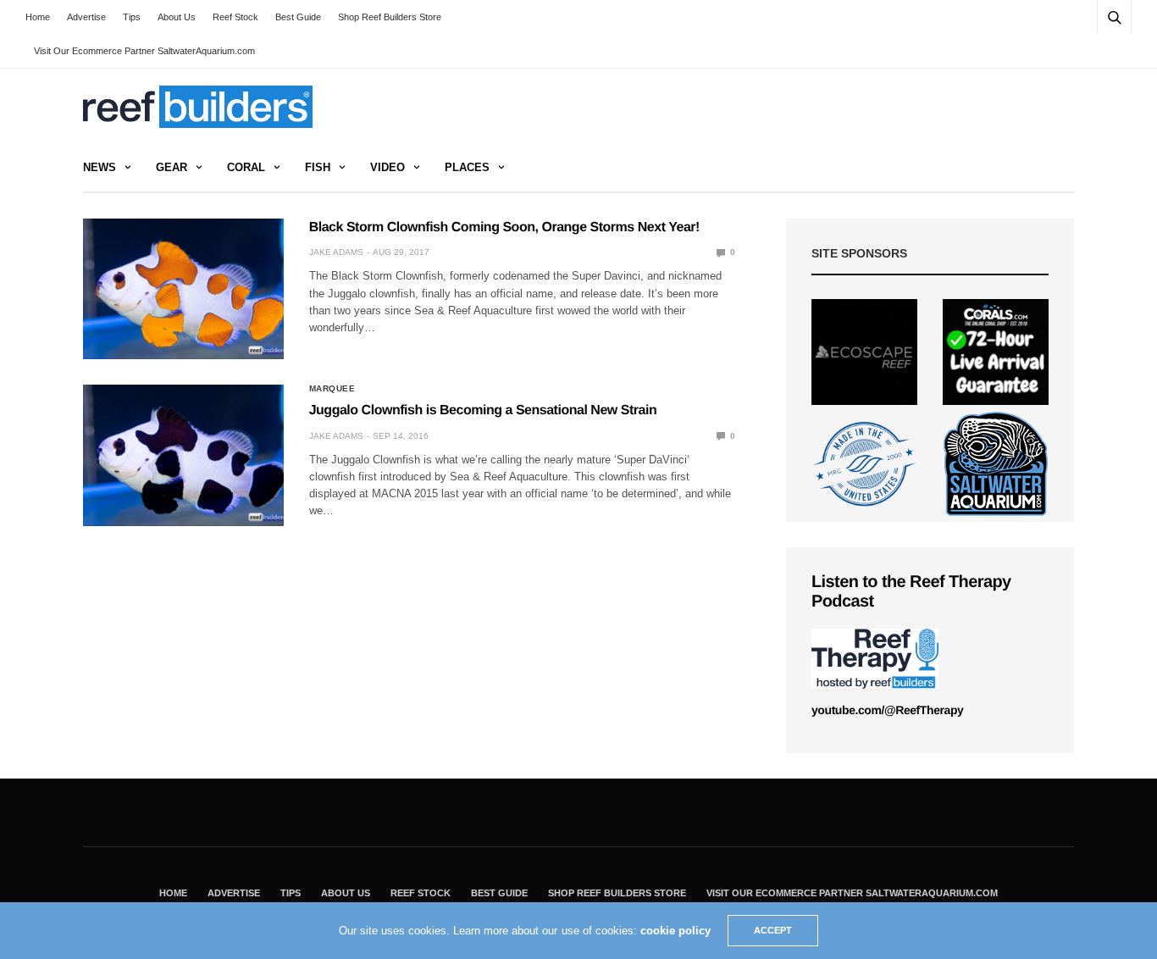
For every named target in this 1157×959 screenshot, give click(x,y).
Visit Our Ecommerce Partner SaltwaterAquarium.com (144, 51)
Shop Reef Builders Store (389, 17)
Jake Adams (336, 252)
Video (387, 167)
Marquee (332, 389)
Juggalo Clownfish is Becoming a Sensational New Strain (483, 410)
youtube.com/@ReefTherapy (887, 710)
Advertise (86, 17)
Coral (246, 167)
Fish (317, 167)
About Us (177, 17)
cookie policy (675, 930)
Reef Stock (235, 17)
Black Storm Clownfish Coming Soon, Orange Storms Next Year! (504, 227)
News (99, 167)
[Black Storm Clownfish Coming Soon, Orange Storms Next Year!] (183, 289)
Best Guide (298, 17)
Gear (171, 167)
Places (467, 167)
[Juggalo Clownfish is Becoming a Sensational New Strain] (183, 455)
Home (37, 17)
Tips (132, 17)
